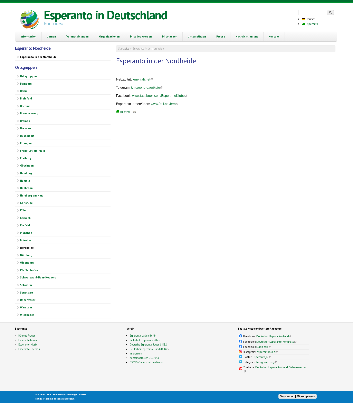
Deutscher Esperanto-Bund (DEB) (148, 349)
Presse (220, 36)
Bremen (25, 121)
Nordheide (27, 248)
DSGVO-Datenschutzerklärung (146, 362)
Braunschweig (29, 113)
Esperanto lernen (28, 340)
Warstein (26, 307)
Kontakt (274, 36)
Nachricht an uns (247, 36)
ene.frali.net (143, 79)
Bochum (25, 106)
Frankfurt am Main (32, 150)
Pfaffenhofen (29, 270)
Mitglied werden (141, 36)
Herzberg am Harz (32, 195)
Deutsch (310, 19)
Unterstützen (197, 36)
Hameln (25, 180)
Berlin (24, 91)
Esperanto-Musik (27, 344)
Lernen (51, 36)
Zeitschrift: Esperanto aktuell (146, 340)
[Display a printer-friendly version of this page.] (134, 111)
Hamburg (26, 173)
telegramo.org (266, 362)
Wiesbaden (27, 315)
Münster (25, 240)
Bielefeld (26, 98)
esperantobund (267, 352)
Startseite (123, 48)
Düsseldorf (27, 136)
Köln (23, 210)
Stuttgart (26, 292)
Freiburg (25, 158)
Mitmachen (169, 36)
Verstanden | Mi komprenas (297, 396)
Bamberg (26, 83)
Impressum (136, 353)
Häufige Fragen (27, 335)
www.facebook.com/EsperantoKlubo (159, 95)
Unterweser (27, 300)
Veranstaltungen (77, 36)
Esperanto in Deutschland (105, 15)
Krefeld (25, 225)
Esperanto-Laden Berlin (143, 335)
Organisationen (109, 36)
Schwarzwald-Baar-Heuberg (38, 277)
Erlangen (26, 143)
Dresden (25, 128)
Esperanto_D (262, 357)
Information (28, 36)
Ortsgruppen (28, 76)
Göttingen (27, 165)
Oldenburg (27, 262)
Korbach (25, 218)
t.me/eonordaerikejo (146, 87)
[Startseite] (29, 20)
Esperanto (311, 24)
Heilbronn (26, 188)
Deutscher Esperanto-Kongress (276, 341)
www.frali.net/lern (164, 104)
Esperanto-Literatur (29, 349)
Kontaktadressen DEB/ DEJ (144, 357)
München (26, 233)
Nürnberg (26, 255)
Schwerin (26, 285)
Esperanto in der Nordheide (38, 57)
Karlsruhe (26, 203)
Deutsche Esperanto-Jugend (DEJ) (148, 344)
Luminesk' (263, 347)
